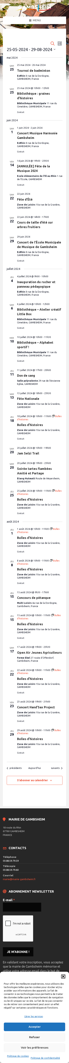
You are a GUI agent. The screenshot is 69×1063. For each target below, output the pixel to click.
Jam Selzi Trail (28, 453)
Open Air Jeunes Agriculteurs (39, 652)
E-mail (9, 900)
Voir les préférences (34, 1047)
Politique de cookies (18, 1056)
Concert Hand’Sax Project (36, 707)
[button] (63, 976)
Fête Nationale (28, 398)
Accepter (35, 1026)
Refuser (34, 1037)
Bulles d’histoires (30, 425)
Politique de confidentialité (45, 1058)
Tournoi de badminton (33, 70)
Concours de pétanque (34, 597)
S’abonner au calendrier (32, 780)
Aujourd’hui (34, 768)
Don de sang (26, 375)
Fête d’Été (25, 199)
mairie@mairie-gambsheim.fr (19, 879)
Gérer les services (33, 1016)
